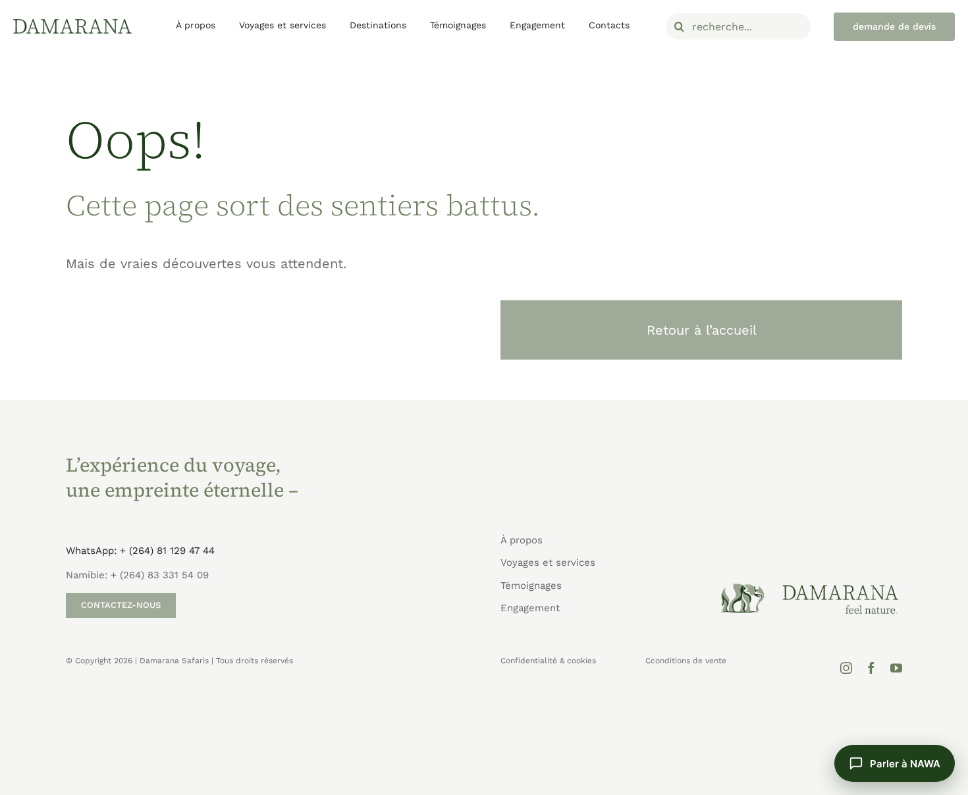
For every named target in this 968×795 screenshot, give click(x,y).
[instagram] (846, 668)
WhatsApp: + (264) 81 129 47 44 (140, 551)
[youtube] (896, 668)
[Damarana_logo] (72, 24)
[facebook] (871, 668)
